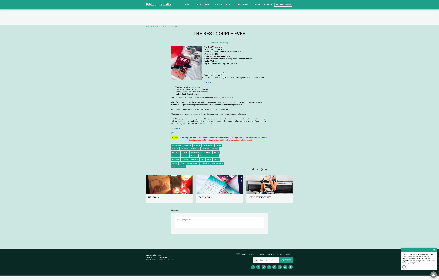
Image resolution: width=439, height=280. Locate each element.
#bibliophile (187, 145)
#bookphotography (196, 152)
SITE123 (155, 260)
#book (244, 119)
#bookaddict (203, 156)
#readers (216, 159)
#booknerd (185, 156)
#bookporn (194, 156)
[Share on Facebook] (253, 170)
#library (182, 163)
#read (202, 159)
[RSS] (266, 170)
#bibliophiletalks (177, 145)
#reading (174, 163)
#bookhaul (185, 159)
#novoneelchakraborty (178, 167)
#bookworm (175, 156)
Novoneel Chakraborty (219, 42)
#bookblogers (205, 149)
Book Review (155, 26)
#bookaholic (175, 159)
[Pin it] (262, 170)
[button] (201, 4)
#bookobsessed (213, 156)
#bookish (218, 145)
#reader (209, 159)
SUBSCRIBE (286, 260)
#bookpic (216, 152)
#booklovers (175, 152)
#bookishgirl (194, 159)
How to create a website (166, 260)
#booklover (185, 152)
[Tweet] (257, 170)
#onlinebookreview (192, 163)
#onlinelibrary (205, 163)
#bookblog (175, 149)
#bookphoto (208, 152)
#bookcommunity (208, 145)
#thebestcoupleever (217, 163)
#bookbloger (184, 149)
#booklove (215, 149)
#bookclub (197, 145)
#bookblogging (195, 149)
